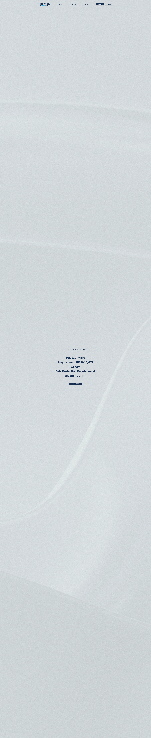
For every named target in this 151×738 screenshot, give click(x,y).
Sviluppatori (100, 4)
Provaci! (109, 4)
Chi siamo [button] (86, 4)
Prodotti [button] (61, 4)
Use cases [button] (73, 4)
